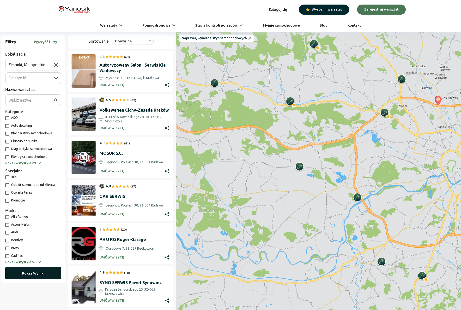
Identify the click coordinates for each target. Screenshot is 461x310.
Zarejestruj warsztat (381, 9)
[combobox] (31, 65)
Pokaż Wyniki (33, 273)
